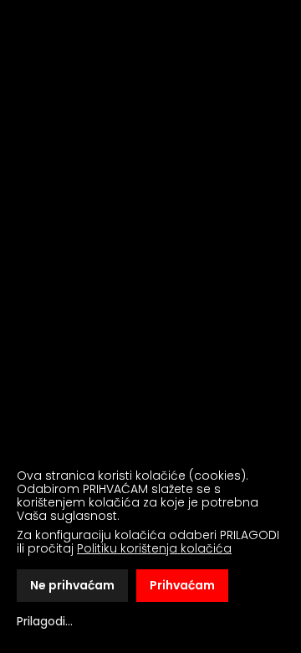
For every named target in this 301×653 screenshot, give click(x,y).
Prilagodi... (45, 621)
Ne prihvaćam (72, 585)
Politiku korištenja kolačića (154, 548)
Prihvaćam (182, 585)
